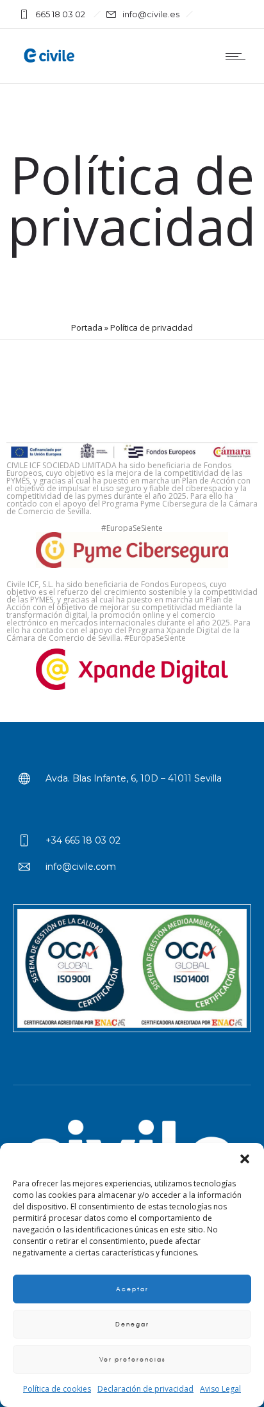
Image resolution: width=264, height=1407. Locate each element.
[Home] (51, 64)
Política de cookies (57, 1388)
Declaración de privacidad (145, 1388)
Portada (87, 327)
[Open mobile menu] (238, 56)
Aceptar (132, 1289)
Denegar (132, 1324)
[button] (244, 1158)
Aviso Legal (220, 1388)
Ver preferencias (132, 1359)
